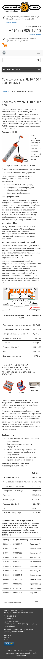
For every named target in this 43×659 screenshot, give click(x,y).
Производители (12, 602)
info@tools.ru (11, 22)
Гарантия (7, 635)
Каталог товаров (11, 69)
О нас (6, 639)
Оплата (6, 637)
